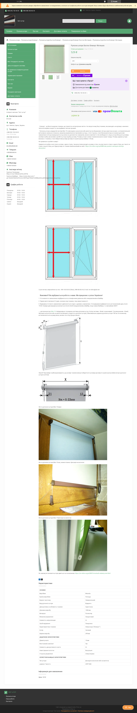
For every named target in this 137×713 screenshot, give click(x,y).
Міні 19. (53, 311)
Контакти (46, 31)
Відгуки (10, 88)
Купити (82, 71)
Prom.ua (78, 707)
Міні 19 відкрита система (16, 61)
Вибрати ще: (81, 64)
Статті (10, 57)
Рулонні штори (15, 40)
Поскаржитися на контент (69, 711)
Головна (9, 31)
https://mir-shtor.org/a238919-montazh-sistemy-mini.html (92, 573)
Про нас (35, 31)
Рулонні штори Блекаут (29, 40)
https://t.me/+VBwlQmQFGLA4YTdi (17, 174)
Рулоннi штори (22, 31)
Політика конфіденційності (86, 711)
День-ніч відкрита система (16, 65)
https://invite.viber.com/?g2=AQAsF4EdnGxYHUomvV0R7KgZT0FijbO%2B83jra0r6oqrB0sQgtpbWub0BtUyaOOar (33, 177)
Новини (10, 53)
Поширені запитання (14, 92)
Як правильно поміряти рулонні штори (18, 70)
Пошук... (101, 21)
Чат (129, 707)
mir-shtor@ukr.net (12, 146)
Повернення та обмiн (78, 31)
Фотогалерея (12, 45)
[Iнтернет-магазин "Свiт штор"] (9, 20)
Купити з (80, 75)
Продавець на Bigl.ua (68, 709)
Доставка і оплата (60, 31)
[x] (42, 580)
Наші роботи (10, 699)
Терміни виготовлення (15, 75)
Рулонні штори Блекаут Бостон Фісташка (77, 40)
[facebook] (39, 580)
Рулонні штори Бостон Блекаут (50, 40)
